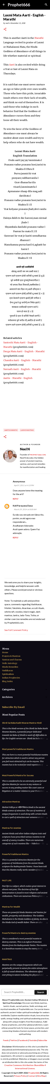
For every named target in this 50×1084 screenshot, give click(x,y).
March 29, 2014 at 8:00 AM (25, 509)
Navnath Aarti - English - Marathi (22, 369)
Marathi (38, 38)
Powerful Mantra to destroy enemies (19, 933)
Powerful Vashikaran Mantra (15, 854)
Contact (32, 1076)
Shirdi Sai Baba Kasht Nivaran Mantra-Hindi (22, 723)
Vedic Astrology (9, 663)
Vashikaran (7, 670)
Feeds (6, 1040)
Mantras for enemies (11, 828)
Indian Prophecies (11, 677)
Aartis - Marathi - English (17, 378)
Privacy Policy (20, 1076)
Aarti (12, 64)
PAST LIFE (6, 880)
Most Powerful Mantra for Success (18, 775)
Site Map (41, 1076)
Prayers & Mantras (11, 656)
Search (40, 992)
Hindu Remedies (10, 667)
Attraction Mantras (11, 802)
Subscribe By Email (13, 707)
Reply (15, 499)
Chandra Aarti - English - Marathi (22, 360)
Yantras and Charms (12, 659)
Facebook (23, 1040)
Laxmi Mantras (27, 430)
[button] (5, 29)
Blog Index (7, 681)
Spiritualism (8, 674)
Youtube (33, 1040)
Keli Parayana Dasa (23, 505)
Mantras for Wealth (11, 907)
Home (5, 652)
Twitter (13, 1040)
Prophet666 (19, 4)
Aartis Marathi (10, 430)
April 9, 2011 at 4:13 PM (24, 485)
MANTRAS (7, 959)
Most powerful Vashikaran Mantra (17, 749)
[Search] (46, 4)
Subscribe (42, 1040)
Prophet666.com (38, 455)
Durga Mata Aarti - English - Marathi (24, 351)
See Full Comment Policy (16, 630)
